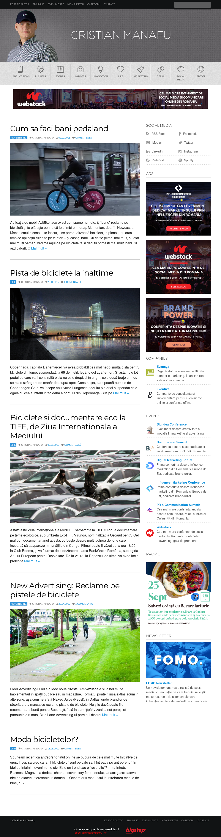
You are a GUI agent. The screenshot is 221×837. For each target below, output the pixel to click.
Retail (161, 76)
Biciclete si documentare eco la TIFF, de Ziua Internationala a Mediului (68, 426)
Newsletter (75, 4)
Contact (109, 4)
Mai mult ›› (38, 248)
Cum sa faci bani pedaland (59, 128)
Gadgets (80, 76)
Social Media (181, 78)
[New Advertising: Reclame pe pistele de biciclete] (75, 645)
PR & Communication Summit (178, 505)
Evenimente (56, 4)
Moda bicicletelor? (44, 739)
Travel (200, 76)
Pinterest (157, 160)
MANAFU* (110, 35)
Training (38, 4)
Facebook (189, 133)
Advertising (19, 137)
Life (120, 76)
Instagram (190, 151)
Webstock (164, 527)
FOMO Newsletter (159, 683)
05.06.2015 (53, 445)
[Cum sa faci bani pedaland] (75, 179)
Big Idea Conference (172, 424)
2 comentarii (72, 282)
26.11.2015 (53, 282)
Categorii (93, 4)
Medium (157, 142)
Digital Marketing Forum (174, 460)
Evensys (163, 366)
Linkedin (157, 151)
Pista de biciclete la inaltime (61, 272)
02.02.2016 (64, 137)
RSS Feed (158, 133)
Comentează (83, 137)
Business (40, 76)
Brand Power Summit (172, 442)
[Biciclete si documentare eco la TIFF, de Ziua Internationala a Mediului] (75, 486)
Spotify (188, 160)
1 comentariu (84, 604)
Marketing (141, 76)
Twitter (188, 142)
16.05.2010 (53, 748)
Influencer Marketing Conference (181, 482)
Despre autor (19, 4)
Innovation (100, 76)
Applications (21, 76)
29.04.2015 (64, 604)
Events (60, 76)
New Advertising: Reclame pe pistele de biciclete (65, 590)
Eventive (163, 389)
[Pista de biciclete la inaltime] (75, 324)
